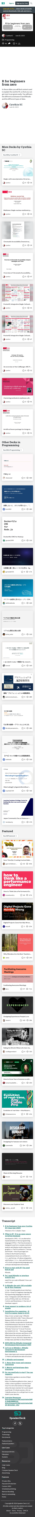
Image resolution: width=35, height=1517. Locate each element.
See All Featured (9, 836)
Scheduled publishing (9, 1489)
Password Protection (9, 1483)
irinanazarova (10, 1114)
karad (7, 665)
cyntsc (7, 183)
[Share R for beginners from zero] (9, 43)
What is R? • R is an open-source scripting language (18, 1235)
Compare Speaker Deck (10, 1470)
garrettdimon (10, 864)
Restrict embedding (8, 1494)
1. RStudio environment (14, 1360)
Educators (5, 1454)
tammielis (9, 1145)
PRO (18, 864)
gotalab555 (9, 572)
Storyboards (6, 1437)
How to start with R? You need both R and (17, 1269)
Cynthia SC (15, 104)
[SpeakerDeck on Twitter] (20, 1423)
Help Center (6, 1465)
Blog (3, 1468)
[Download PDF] (19, 43)
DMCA (25, 1510)
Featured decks (7, 1441)
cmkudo (8, 759)
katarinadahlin (10, 1083)
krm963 (8, 509)
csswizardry (9, 895)
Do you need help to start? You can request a (19, 1373)
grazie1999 (9, 540)
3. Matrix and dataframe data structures (16, 1368)
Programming (9, 40)
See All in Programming (11, 450)
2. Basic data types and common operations (18, 1364)
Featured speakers (8, 1443)
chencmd (8, 478)
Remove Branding (8, 1491)
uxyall (7, 926)
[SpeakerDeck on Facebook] (15, 1423)
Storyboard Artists (8, 1452)
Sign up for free (22, 3)
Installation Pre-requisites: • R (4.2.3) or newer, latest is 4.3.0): (17, 1312)
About (8, 1510)
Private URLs (6, 1481)
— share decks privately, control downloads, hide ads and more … (17, 10)
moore (7, 1020)
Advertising (6, 1473)
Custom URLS (6, 1486)
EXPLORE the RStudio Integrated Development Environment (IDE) (18, 1344)
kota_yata (9, 634)
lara (6, 989)
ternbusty (9, 822)
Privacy (19, 1510)
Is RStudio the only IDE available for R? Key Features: (18, 1286)
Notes (4, 1497)
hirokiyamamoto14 (12, 728)
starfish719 (9, 791)
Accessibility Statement (17, 1513)
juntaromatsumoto (12, 697)
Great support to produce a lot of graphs (18, 1307)
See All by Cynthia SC (11, 155)
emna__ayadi (10, 1208)
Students (5, 1457)
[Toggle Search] (31, 3)
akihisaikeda (10, 603)
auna (7, 958)
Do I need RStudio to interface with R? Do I (17, 1276)
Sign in (11, 3)
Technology (6, 1434)
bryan (7, 1177)
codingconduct (10, 1051)
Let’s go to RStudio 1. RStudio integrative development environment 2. (16, 1349)
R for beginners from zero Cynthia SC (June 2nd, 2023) (18, 1227)
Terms (14, 1510)
